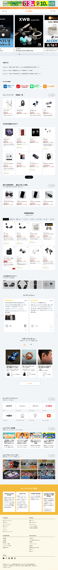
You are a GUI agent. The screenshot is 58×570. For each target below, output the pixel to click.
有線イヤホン (5, 522)
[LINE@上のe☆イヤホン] (9, 558)
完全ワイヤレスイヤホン (7, 520)
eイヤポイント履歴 (6, 543)
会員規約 (30, 542)
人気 (31, 344)
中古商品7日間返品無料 (33, 527)
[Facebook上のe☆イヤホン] (12, 558)
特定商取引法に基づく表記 (34, 547)
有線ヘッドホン (5, 526)
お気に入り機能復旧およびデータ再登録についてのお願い (20, 70)
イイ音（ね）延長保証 (33, 526)
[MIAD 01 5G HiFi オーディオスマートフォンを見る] (25, 326)
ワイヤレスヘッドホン (7, 524)
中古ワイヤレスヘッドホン (7, 531)
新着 (25, 344)
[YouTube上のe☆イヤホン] (3, 558)
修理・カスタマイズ (32, 522)
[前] (1, 315)
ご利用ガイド (48, 510)
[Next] (54, 34)
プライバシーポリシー (33, 543)
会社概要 (4, 538)
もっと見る (51, 95)
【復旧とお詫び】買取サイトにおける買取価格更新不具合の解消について (24, 67)
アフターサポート (32, 524)
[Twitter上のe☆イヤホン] (6, 558)
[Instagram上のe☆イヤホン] (15, 558)
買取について (31, 520)
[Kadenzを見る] (51, 326)
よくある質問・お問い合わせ (34, 540)
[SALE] (9, 250)
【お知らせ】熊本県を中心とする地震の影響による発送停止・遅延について (24, 73)
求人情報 (4, 540)
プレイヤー (5, 527)
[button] (10, 317)
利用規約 (30, 545)
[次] (56, 315)
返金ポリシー (31, 549)
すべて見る (29, 383)
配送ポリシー (31, 551)
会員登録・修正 (5, 547)
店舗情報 (4, 542)
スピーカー (5, 529)
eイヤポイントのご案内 (7, 545)
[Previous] (3, 34)
